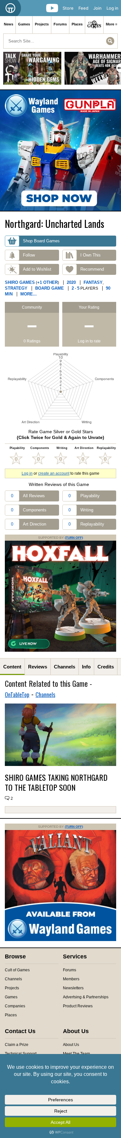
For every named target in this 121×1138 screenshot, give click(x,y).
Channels (64, 666)
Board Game (49, 288)
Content (12, 666)
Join (97, 8)
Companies (15, 1006)
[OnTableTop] (10, 8)
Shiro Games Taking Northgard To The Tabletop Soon (56, 782)
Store (68, 8)
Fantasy (93, 282)
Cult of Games (17, 970)
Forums (60, 24)
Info (86, 666)
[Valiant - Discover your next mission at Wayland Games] (60, 939)
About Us (71, 1044)
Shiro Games (20, 282)
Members (71, 979)
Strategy (16, 288)
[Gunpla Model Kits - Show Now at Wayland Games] (60, 150)
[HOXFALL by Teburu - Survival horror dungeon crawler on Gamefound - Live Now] (60, 650)
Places (77, 24)
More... (28, 294)
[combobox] (60, 41)
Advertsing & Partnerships (85, 997)
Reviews (37, 666)
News (8, 24)
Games (24, 24)
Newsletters (73, 988)
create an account (53, 473)
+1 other (47, 282)
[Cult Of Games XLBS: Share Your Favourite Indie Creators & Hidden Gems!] (32, 70)
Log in (112, 8)
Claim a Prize (16, 1044)
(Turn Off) (74, 537)
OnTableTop (17, 694)
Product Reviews (78, 1006)
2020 (71, 282)
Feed (83, 8)
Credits (105, 666)
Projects (42, 24)
